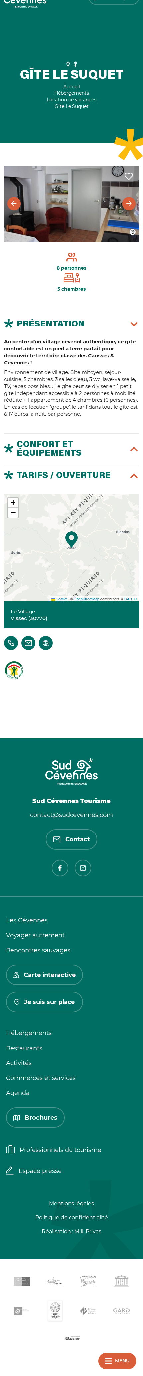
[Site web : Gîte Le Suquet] (46, 643)
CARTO (130, 598)
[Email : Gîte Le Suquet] (28, 643)
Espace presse (40, 1171)
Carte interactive (50, 974)
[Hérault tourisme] (71, 1339)
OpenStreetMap (86, 598)
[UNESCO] (121, 1282)
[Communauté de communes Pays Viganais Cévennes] (88, 1282)
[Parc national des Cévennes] (21, 1312)
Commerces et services (41, 1078)
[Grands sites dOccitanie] (55, 1312)
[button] (71, 539)
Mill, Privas (87, 1231)
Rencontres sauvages (38, 950)
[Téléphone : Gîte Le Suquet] (11, 643)
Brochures (41, 1117)
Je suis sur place (49, 1002)
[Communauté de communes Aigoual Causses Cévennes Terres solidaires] (55, 1282)
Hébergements (29, 1033)
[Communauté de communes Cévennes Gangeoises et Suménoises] (21, 1282)
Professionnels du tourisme (60, 1150)
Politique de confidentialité (71, 1217)
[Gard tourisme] (121, 1312)
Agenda (18, 1093)
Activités (19, 1063)
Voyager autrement (35, 935)
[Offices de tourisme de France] (88, 1312)
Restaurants (24, 1048)
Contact (77, 839)
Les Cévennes (27, 920)
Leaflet (61, 598)
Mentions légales (71, 1203)
